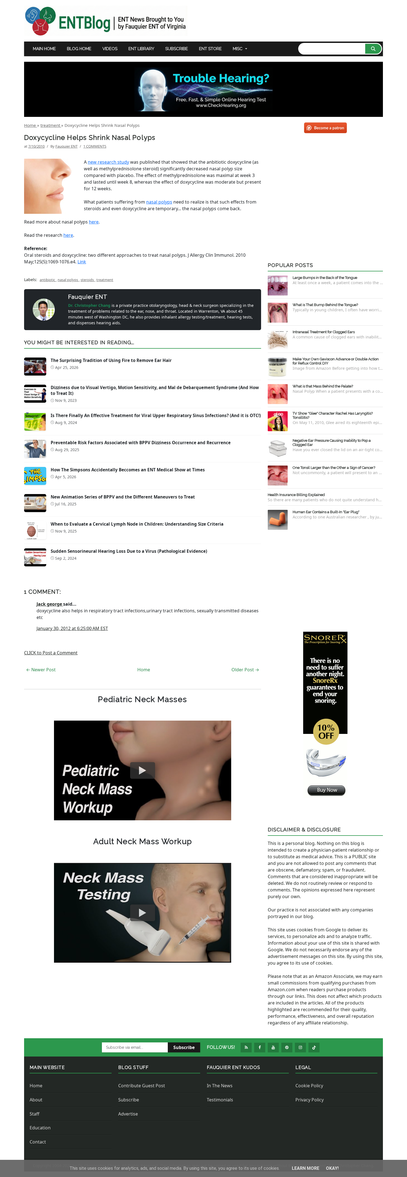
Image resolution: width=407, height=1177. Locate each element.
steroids (88, 279)
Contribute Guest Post (141, 1086)
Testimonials (220, 1100)
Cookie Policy (309, 1086)
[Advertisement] (325, 579)
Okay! (332, 1168)
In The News (220, 1086)
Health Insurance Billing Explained (296, 495)
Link (82, 262)
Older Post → (245, 670)
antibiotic (48, 279)
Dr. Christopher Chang (90, 305)
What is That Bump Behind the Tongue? (325, 305)
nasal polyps (159, 202)
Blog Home (79, 48)
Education (40, 1128)
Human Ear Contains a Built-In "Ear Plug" (326, 512)
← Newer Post (41, 670)
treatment (104, 279)
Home (143, 670)
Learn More (306, 1168)
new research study (108, 162)
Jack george (50, 604)
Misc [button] (238, 48)
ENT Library (141, 48)
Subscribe (176, 48)
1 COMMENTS (94, 146)
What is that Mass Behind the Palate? (323, 386)
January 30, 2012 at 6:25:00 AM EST (72, 628)
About (36, 1100)
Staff (34, 1114)
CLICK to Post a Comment (51, 653)
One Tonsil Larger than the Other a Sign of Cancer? (334, 468)
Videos (109, 48)
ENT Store (210, 48)
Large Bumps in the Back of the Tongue (325, 278)
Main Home (44, 48)
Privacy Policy (309, 1100)
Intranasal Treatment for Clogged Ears (324, 332)
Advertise (128, 1114)
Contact (38, 1142)
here (94, 222)
